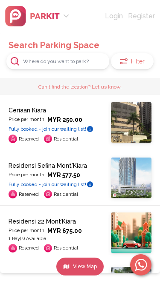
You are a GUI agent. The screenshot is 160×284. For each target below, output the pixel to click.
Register (141, 16)
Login (114, 16)
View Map (85, 267)
